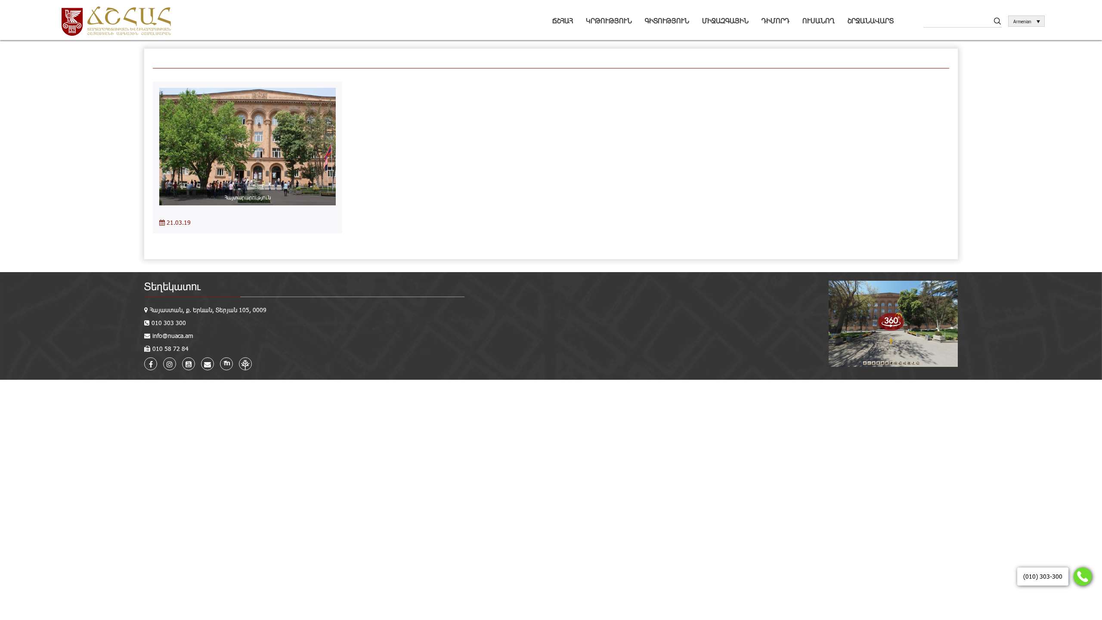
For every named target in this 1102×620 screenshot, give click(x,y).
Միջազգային (725, 20)
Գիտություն (667, 20)
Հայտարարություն (248, 197)
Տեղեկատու (172, 286)
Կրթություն (609, 20)
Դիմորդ (775, 20)
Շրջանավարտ (871, 20)
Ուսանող (818, 20)
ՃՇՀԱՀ (562, 20)
